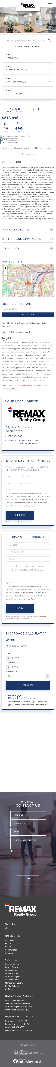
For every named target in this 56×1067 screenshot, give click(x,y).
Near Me (37, 46)
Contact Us (22, 443)
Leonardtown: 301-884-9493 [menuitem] (17, 1003)
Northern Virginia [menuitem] (12, 977)
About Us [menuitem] (9, 953)
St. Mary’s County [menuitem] (12, 986)
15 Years (23, 646)
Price (8, 654)
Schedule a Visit (38, 537)
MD (18, 386)
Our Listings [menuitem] (10, 940)
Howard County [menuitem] (12, 980)
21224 (46, 386)
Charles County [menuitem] (11, 970)
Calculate (28, 685)
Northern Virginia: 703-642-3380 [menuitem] (19, 1007)
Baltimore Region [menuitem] (12, 964)
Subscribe (20, 515)
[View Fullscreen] (5, 278)
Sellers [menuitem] (8, 947)
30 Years (12, 646)
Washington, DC (16, 82)
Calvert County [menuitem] (11, 967)
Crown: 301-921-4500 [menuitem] (14, 1027)
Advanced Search (22, 46)
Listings (11, 386)
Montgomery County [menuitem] (14, 983)
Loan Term (10, 640)
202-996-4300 (14, 436)
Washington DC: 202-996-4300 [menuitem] (18, 1030)
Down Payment (12, 663)
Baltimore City (27, 386)
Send (20, 608)
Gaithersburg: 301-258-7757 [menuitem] (17, 1024)
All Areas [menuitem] (9, 989)
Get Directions (28, 315)
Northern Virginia (18, 69)
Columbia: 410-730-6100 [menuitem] (16, 1021)
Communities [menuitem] (11, 950)
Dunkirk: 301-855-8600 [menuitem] (15, 1000)
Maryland (12, 58)
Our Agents (32, 443)
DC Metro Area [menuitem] (11, 973)
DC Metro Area (15, 93)
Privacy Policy (30, 506)
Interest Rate (11, 672)
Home (4, 386)
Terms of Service (19, 619)
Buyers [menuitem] (8, 944)
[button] (49, 41)
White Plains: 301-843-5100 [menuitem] (17, 1010)
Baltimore (37, 386)
